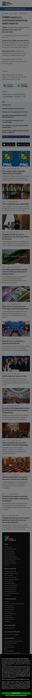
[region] (16, 676)
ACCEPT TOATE (16, 693)
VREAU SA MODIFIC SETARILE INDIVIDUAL (16, 695)
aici (28, 672)
